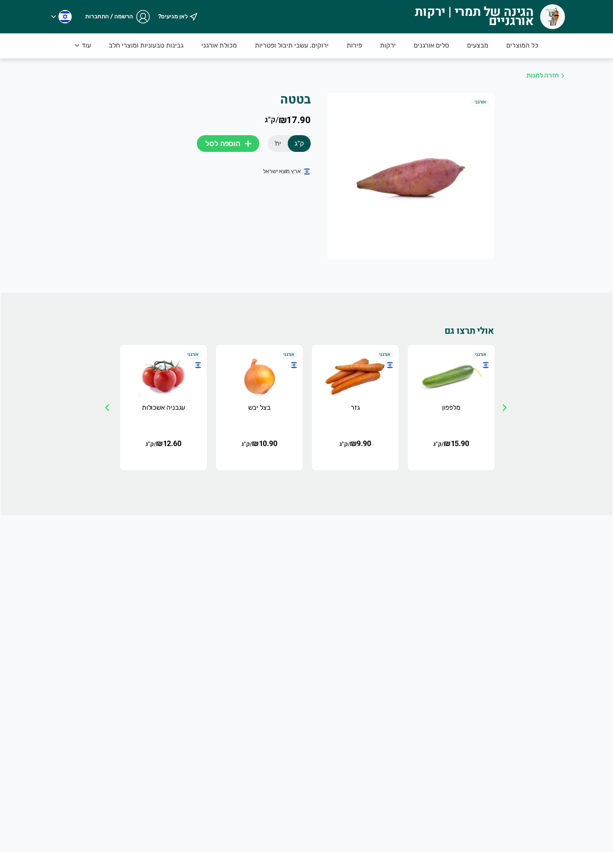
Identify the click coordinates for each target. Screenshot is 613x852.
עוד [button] (86, 45)
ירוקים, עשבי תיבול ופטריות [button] (292, 45)
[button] (61, 17)
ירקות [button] (388, 45)
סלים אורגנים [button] (431, 45)
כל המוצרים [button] (522, 45)
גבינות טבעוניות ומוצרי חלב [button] (146, 45)
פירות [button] (354, 45)
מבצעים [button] (477, 45)
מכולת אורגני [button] (219, 45)
